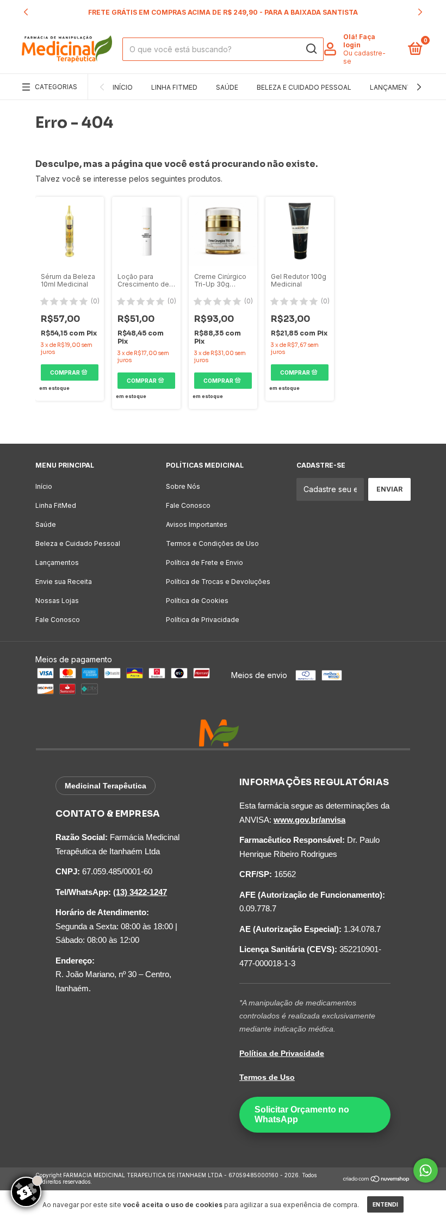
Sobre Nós (183, 486)
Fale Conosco (57, 620)
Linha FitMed (174, 87)
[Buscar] (311, 49)
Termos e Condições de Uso (212, 543)
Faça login (359, 41)
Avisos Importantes (196, 524)
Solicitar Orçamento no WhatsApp (302, 1114)
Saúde (227, 87)
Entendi (385, 1204)
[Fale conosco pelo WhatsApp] (425, 1170)
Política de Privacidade (202, 620)
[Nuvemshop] (377, 1179)
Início (123, 87)
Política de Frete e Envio (204, 562)
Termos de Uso (267, 1077)
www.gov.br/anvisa (309, 819)
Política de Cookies (197, 600)
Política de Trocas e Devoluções (218, 581)
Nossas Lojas (57, 600)
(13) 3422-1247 (140, 892)
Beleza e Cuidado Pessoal (304, 87)
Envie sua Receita (63, 581)
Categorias (56, 87)
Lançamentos (396, 87)
